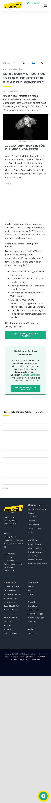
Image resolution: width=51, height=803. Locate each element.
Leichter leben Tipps (35, 614)
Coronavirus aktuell (11, 586)
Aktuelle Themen (34, 544)
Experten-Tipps (33, 610)
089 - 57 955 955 (16, 540)
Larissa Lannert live (31, 375)
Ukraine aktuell (10, 590)
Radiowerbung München (20, 659)
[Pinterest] (42, 63)
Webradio (36, 659)
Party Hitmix (9, 625)
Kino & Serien (33, 606)
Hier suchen (32, 633)
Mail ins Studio (9, 554)
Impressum (8, 557)
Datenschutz (9, 560)
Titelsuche (8, 621)
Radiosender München (36, 657)
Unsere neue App (34, 528)
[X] (23, 63)
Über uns (31, 521)
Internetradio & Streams (37, 509)
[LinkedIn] (33, 63)
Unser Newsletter (34, 524)
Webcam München (35, 560)
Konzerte (7, 629)
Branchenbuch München (37, 563)
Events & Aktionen (35, 517)
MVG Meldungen (10, 602)
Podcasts (31, 586)
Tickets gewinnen (10, 633)
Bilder (30, 590)
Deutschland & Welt (11, 606)
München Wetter (34, 556)
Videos (30, 594)
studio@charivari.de (11, 537)
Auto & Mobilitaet (11, 610)
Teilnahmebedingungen (13, 564)
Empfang (31, 532)
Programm (32, 513)
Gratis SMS (32, 621)
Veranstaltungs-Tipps (36, 617)
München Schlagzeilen (36, 548)
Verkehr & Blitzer (10, 598)
